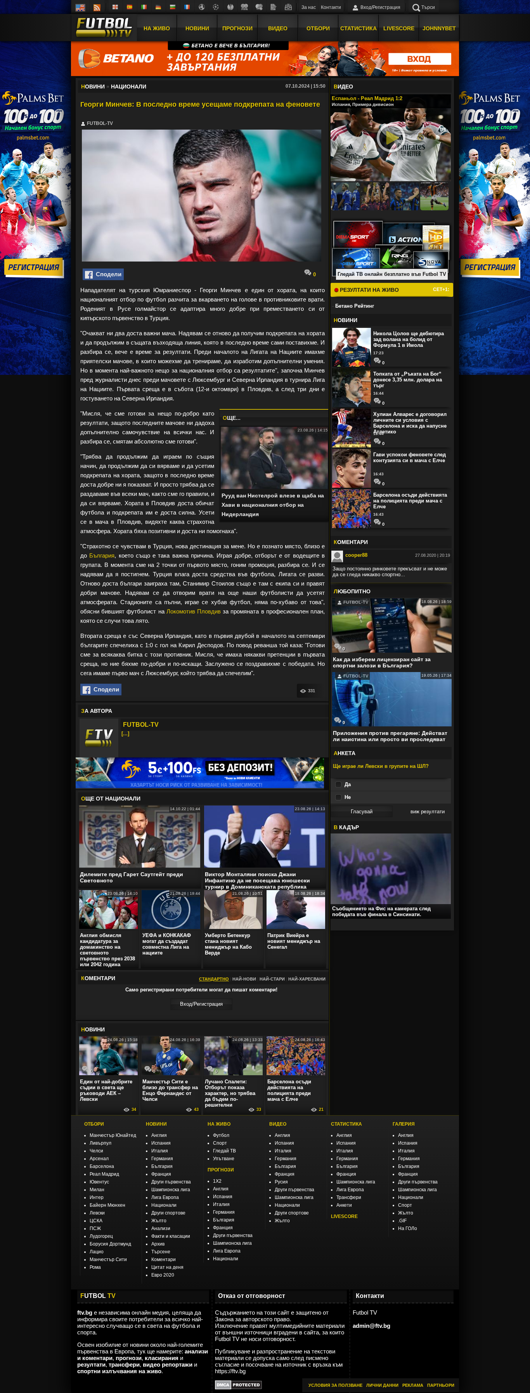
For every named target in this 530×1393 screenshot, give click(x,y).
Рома (95, 1267)
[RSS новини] (97, 7)
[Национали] (245, 7)
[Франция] (187, 7)
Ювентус (99, 1182)
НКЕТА (344, 753)
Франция (161, 1174)
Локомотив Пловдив (193, 611)
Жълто (158, 1220)
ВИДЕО (277, 1124)
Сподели (107, 274)
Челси (96, 1151)
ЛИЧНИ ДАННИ (382, 1385)
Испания (161, 1143)
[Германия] (159, 7)
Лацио (97, 1251)
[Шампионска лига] (216, 7)
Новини (197, 28)
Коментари (163, 1259)
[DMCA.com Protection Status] (238, 1387)
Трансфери (348, 1197)
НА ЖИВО (219, 1124)
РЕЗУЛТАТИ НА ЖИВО (368, 290)
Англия (159, 1135)
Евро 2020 (162, 1275)
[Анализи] (274, 7)
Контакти (331, 7)
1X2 (217, 1181)
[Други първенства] (202, 7)
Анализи (160, 1228)
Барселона (102, 1166)
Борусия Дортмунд (110, 1244)
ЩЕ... (232, 418)
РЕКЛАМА (412, 1385)
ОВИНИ (93, 1029)
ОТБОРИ (94, 1124)
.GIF (402, 1220)
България (101, 555)
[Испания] (130, 7)
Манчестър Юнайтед (113, 1135)
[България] (173, 7)
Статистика (358, 28)
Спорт (220, 1143)
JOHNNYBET (439, 28)
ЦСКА (96, 1220)
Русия (281, 1182)
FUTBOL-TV (141, 724)
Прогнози (237, 28)
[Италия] (144, 7)
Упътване (223, 1158)
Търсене (160, 1251)
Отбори (318, 28)
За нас (308, 7)
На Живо (157, 28)
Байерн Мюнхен (107, 1205)
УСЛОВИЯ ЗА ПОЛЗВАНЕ (335, 1385)
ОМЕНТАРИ (351, 542)
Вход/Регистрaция (201, 1004)
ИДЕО (343, 86)
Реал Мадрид (104, 1174)
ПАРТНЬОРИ (440, 1385)
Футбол (221, 1135)
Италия (159, 1151)
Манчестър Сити (108, 1259)
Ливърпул (100, 1143)
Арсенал (99, 1158)
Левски (97, 1213)
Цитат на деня (167, 1267)
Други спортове (168, 1213)
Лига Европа (165, 1197)
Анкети (344, 1205)
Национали (164, 1205)
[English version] (80, 7)
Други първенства (171, 1182)
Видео (278, 28)
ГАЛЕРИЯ (404, 1124)
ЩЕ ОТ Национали (110, 798)
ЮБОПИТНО (352, 591)
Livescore (398, 28)
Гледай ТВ (224, 1151)
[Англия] (116, 7)
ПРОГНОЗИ (221, 1170)
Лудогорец (101, 1236)
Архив (158, 1244)
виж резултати (427, 811)
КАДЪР (346, 827)
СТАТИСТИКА (346, 1124)
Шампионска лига (170, 1189)
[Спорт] (259, 7)
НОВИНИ (156, 1124)
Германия (162, 1158)
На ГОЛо (407, 1228)
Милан (97, 1189)
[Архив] (288, 7)
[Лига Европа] (230, 7)
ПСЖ (95, 1228)
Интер (97, 1197)
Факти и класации (170, 1236)
